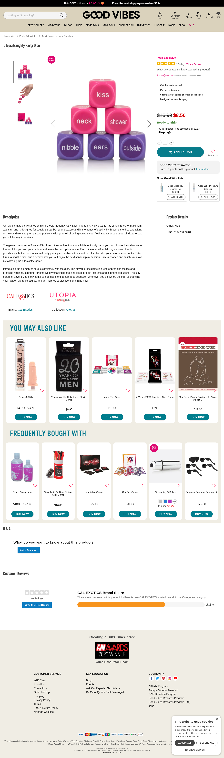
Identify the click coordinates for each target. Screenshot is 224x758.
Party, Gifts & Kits (28, 36)
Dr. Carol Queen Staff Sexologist (105, 692)
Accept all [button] (184, 743)
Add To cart (182, 152)
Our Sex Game (130, 492)
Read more (194, 736)
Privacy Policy (42, 700)
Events (90, 684)
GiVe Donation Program (162, 694)
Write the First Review (37, 605)
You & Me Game (94, 492)
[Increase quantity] (171, 142)
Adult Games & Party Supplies (57, 36)
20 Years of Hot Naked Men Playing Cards (69, 398)
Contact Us (40, 688)
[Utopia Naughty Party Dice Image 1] (101, 124)
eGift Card (40, 680)
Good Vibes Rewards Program (166, 698)
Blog (89, 680)
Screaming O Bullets (165, 492)
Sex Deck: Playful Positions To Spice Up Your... (198, 398)
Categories (9, 36)
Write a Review (193, 64)
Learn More (202, 169)
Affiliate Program (158, 686)
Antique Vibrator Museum (163, 690)
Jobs (151, 706)
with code (84, 3)
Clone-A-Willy (26, 397)
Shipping (39, 696)
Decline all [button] (207, 743)
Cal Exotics (25, 309)
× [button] (217, 719)
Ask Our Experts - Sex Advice (103, 688)
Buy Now (26, 417)
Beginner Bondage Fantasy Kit (201, 492)
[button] (149, 123)
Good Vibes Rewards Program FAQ (169, 702)
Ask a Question (165, 75)
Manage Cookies (44, 711)
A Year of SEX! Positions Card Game (155, 397)
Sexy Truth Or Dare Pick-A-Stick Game (58, 493)
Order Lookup (42, 692)
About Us (39, 684)
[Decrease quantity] (159, 142)
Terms (37, 704)
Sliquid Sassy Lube (22, 492)
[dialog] (196, 735)
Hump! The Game (112, 397)
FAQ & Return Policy (46, 708)
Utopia (70, 309)
